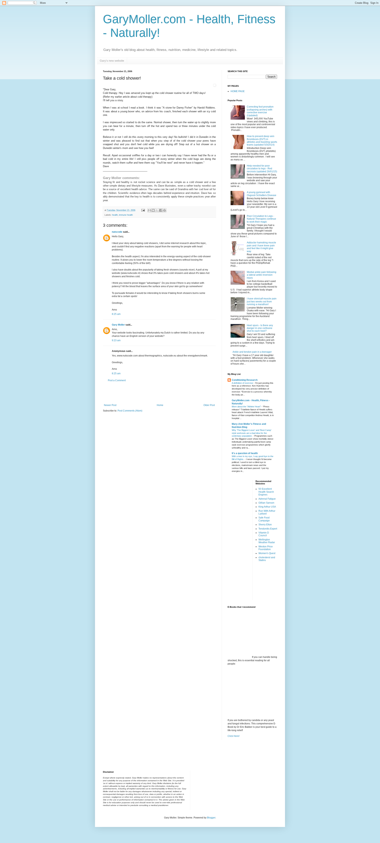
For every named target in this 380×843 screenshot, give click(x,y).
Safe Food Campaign (264, 519)
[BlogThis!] (153, 210)
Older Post (209, 405)
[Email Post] (142, 210)
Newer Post (110, 405)
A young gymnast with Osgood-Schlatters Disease (261, 193)
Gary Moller (118, 324)
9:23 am (116, 340)
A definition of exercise (243, 383)
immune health (126, 215)
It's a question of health (245, 453)
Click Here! (233, 736)
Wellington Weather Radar (266, 541)
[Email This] (149, 210)
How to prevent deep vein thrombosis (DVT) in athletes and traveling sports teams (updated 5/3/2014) (262, 140)
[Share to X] (157, 210)
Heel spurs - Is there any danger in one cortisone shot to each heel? (260, 328)
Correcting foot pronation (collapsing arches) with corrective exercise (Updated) (260, 111)
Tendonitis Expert (267, 528)
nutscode (117, 232)
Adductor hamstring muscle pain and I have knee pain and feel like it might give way (261, 246)
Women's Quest (266, 553)
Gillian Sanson (266, 502)
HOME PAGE (238, 91)
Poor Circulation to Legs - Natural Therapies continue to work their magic (261, 219)
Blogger (211, 817)
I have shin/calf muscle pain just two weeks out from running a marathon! (261, 301)
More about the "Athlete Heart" (246, 406)
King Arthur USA (267, 506)
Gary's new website (112, 60)
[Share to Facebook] (161, 210)
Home (160, 405)
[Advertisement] (159, 393)
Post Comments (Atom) (130, 410)
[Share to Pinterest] (164, 210)
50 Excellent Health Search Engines (266, 492)
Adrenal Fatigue (267, 498)
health (115, 215)
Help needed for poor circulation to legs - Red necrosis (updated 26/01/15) (262, 168)
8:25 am (116, 314)
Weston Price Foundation (265, 548)
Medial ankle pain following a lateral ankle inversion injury (261, 275)
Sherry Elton (265, 524)
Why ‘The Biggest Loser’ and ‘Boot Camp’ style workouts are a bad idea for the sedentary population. (251, 433)
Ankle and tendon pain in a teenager (252, 352)
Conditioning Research (244, 380)
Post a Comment (117, 380)
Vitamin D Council (263, 534)
